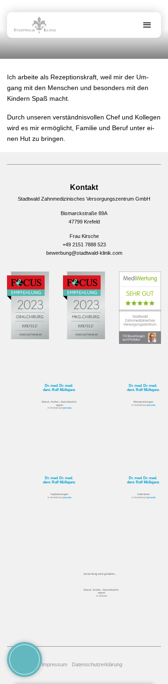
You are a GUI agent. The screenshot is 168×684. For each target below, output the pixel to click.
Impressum (54, 664)
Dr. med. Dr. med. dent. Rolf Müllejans (59, 387)
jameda (67, 407)
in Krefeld (101, 592)
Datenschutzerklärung (97, 664)
